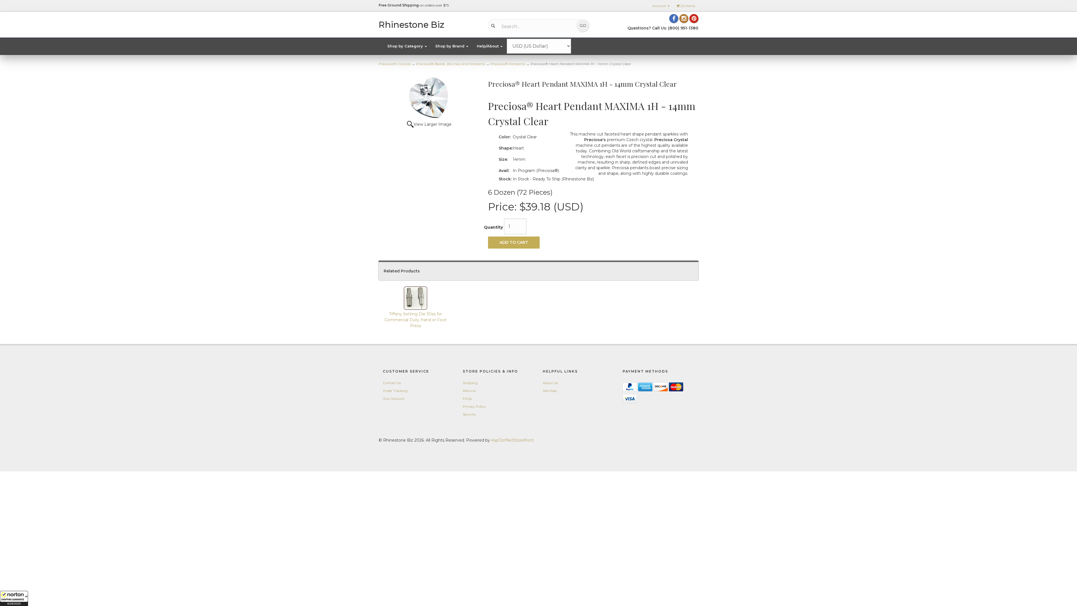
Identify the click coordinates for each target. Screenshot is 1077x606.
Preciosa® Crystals (395, 64)
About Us (550, 383)
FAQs (467, 398)
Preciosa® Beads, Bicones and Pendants (450, 64)
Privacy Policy (474, 406)
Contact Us (392, 383)
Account (659, 6)
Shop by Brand (450, 46)
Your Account (394, 398)
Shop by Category (405, 46)
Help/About (488, 46)
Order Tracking (395, 391)
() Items (687, 6)
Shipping (470, 383)
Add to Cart (514, 242)
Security (469, 414)
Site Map (550, 391)
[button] (14, 598)
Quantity (493, 227)
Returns (469, 391)
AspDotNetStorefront (512, 440)
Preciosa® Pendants (507, 64)
